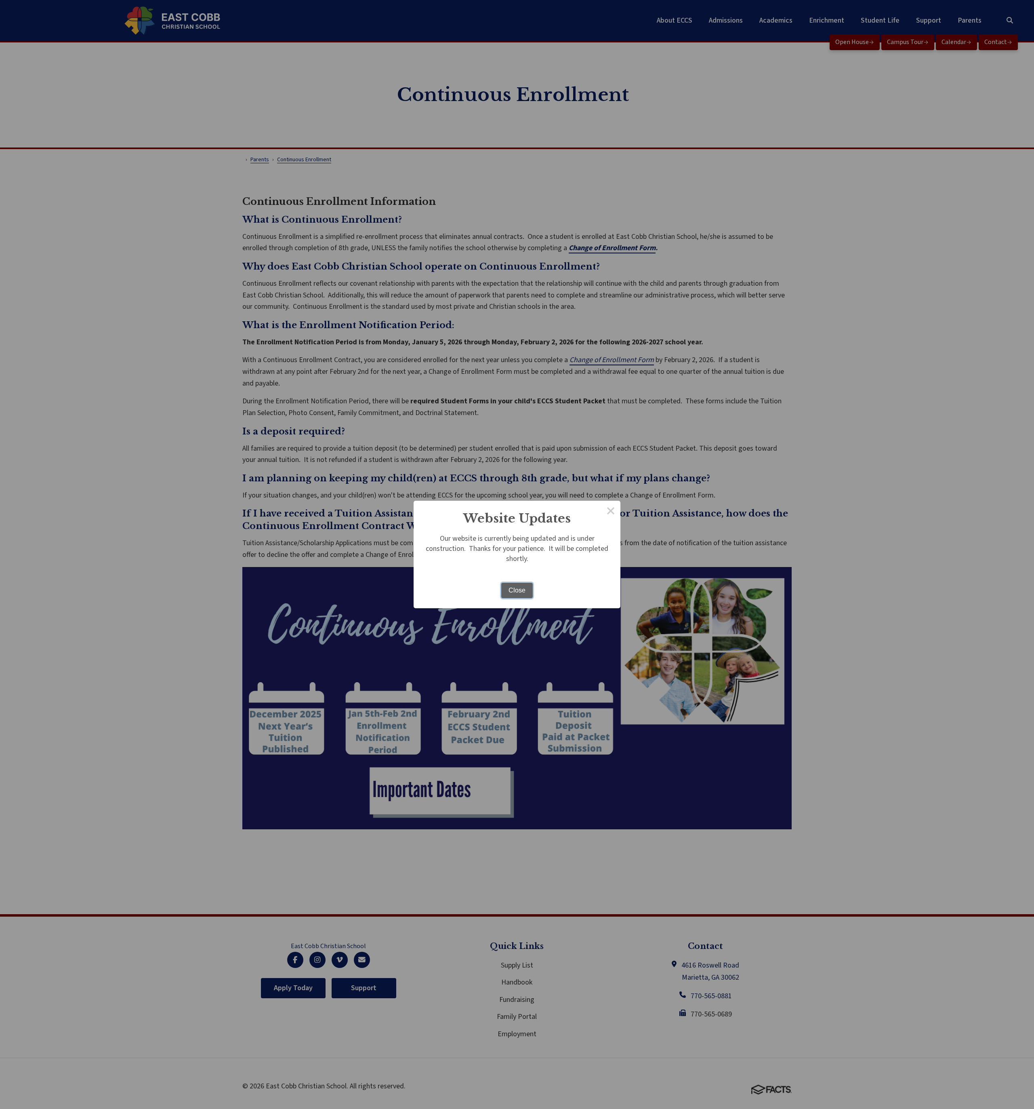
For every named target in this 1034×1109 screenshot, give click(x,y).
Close (517, 590)
